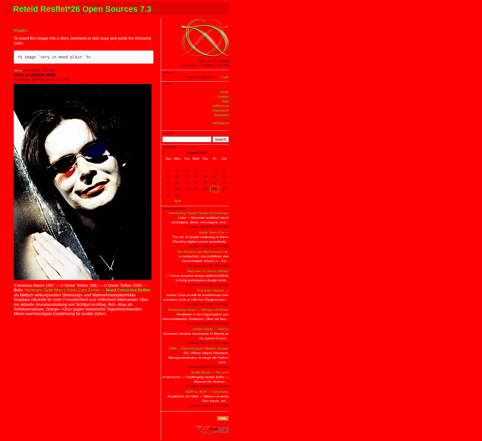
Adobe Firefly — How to (211, 329)
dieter (18, 70)
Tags (225, 101)
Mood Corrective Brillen (128, 290)
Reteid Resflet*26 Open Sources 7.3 (82, 8)
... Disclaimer (219, 115)
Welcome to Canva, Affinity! (208, 271)
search (220, 139)
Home (224, 92)
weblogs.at (220, 123)
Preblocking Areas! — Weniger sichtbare (198, 309)
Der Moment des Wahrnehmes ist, (203, 251)
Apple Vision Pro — (214, 232)
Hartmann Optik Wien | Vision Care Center (62, 290)
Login (224, 77)
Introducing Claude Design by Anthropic (199, 213)
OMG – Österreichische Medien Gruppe (199, 348)
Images (20, 30)
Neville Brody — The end (210, 372)
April (177, 201)
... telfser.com (219, 106)
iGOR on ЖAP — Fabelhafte (207, 391)
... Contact (221, 96)
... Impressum (219, 110)
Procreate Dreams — (213, 290)
